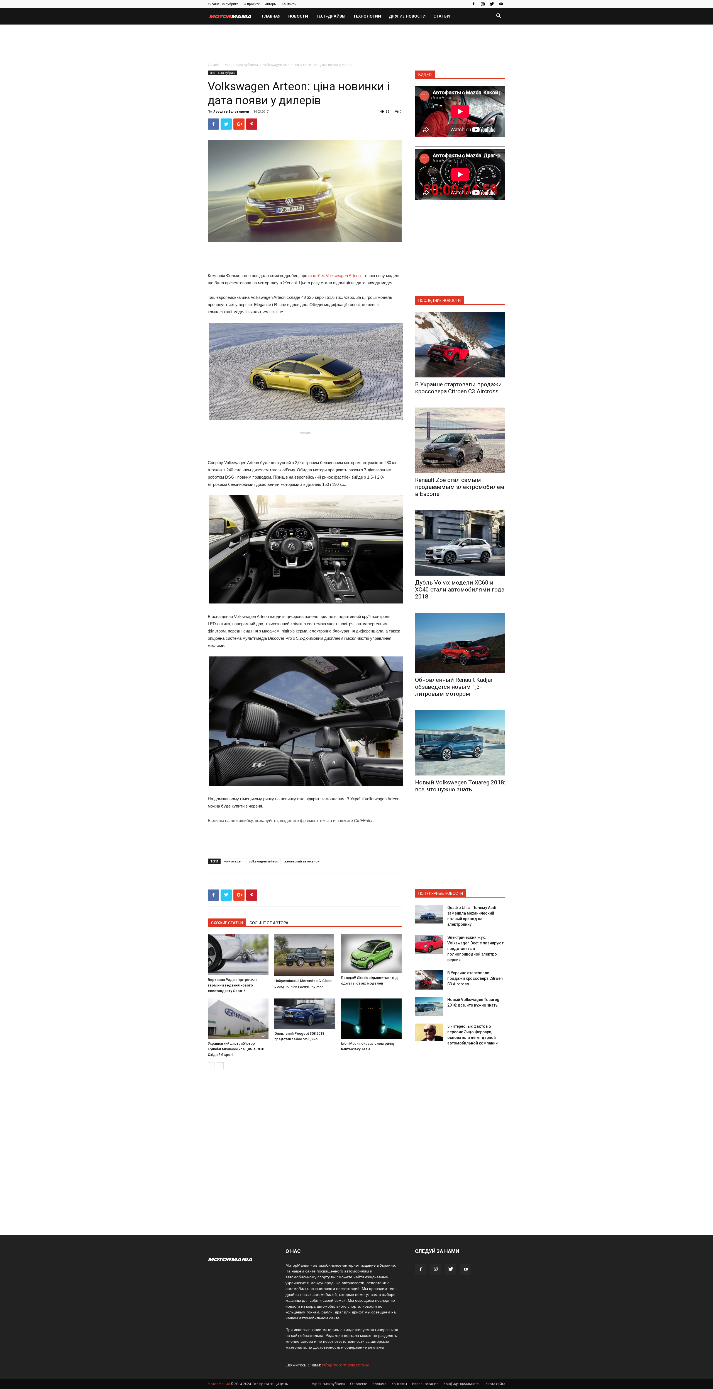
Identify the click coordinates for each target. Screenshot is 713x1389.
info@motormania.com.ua (345, 1365)
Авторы (271, 4)
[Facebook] (473, 4)
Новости (298, 16)
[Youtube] (501, 4)
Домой (213, 64)
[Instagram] (482, 4)
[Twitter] (492, 4)
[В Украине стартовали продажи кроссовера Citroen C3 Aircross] (460, 344)
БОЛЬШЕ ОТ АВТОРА (269, 923)
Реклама (379, 1383)
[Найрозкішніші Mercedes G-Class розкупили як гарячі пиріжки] (304, 955)
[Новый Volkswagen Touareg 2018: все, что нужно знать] (460, 742)
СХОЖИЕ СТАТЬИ (227, 923)
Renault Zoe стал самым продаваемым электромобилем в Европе (459, 487)
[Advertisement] (356, 43)
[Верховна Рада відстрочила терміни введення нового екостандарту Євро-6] (238, 954)
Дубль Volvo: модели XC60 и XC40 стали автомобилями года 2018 (459, 589)
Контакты (289, 4)
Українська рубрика (223, 4)
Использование (425, 1383)
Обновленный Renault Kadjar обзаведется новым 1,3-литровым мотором (454, 687)
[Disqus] (305, 1152)
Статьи (441, 16)
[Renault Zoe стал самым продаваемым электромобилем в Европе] (460, 440)
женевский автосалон (301, 861)
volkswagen (233, 861)
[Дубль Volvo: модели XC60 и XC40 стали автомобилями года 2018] (460, 543)
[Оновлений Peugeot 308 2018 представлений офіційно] (304, 1013)
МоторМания (219, 1383)
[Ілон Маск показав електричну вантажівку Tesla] (371, 1018)
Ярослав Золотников (231, 111)
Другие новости (407, 16)
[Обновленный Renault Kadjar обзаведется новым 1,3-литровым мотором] (460, 643)
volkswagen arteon (263, 861)
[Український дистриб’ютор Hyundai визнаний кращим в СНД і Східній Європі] (238, 1018)
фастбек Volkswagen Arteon (334, 275)
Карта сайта (495, 1383)
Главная (271, 16)
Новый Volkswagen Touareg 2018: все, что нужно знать (460, 786)
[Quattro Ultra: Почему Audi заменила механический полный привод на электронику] (429, 914)
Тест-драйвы (330, 16)
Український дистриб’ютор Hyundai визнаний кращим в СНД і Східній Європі (237, 1049)
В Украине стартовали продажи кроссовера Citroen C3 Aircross (458, 388)
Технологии (367, 16)
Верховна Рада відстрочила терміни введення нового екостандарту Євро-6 (232, 985)
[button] (498, 16)
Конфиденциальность (462, 1383)
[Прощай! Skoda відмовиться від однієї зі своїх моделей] (371, 953)
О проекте (252, 4)
